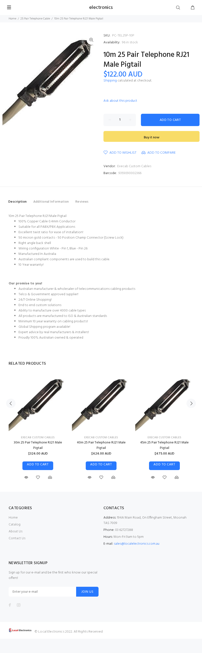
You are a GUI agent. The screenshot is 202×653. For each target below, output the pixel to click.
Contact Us (17, 538)
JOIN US (87, 592)
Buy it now (151, 137)
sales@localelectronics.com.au (136, 544)
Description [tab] (17, 202)
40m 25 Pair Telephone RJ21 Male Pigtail (101, 445)
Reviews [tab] (82, 202)
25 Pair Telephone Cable (35, 18)
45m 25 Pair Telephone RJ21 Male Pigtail (164, 445)
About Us (15, 531)
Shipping (110, 80)
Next (191, 403)
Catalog (14, 524)
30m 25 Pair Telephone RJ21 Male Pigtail (38, 445)
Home (12, 18)
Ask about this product (120, 101)
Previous (11, 403)
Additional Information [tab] (51, 202)
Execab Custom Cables (134, 166)
